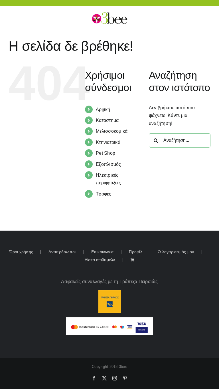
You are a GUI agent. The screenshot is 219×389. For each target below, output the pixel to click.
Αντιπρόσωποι (62, 251)
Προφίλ (135, 251)
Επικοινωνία (102, 251)
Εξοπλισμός (108, 164)
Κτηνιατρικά (108, 142)
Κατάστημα (107, 120)
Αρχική (103, 109)
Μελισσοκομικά (111, 131)
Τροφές (103, 194)
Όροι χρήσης (21, 251)
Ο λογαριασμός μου (176, 251)
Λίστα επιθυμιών (100, 259)
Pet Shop (105, 153)
